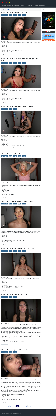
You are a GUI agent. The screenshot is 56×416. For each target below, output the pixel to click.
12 (8, 406)
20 (26, 406)
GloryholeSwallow (5, 15)
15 (15, 406)
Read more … (4, 54)
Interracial (24, 15)
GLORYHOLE (3, 5)
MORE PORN (42, 5)
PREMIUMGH (23, 5)
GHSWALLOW (10, 5)
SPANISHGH (35, 5)
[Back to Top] (54, 414)
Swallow (10, 15)
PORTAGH (30, 5)
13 (10, 406)
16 (17, 406)
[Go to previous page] (4, 406)
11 (6, 406)
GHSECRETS (16, 5)
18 (21, 406)
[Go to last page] (30, 406)
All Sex (19, 15)
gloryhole (15, 15)
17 (19, 406)
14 (12, 406)
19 (24, 406)
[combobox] (48, 9)
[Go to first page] (2, 406)
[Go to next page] (28, 406)
